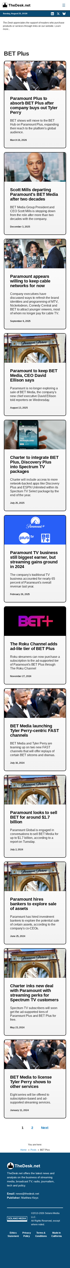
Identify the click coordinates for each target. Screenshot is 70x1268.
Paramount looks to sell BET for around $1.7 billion (33, 817)
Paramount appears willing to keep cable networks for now (30, 281)
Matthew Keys (29, 1197)
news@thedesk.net (27, 1193)
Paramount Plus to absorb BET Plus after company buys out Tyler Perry (34, 105)
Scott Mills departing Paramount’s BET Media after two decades (34, 194)
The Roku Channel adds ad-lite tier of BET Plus (33, 646)
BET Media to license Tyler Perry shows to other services (31, 1082)
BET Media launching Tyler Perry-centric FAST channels (34, 730)
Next (45, 1128)
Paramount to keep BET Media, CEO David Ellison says (33, 375)
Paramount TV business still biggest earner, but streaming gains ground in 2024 (34, 559)
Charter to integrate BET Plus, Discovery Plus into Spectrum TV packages (34, 464)
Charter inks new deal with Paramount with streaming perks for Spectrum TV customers (34, 992)
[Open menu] (63, 5)
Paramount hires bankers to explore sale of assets (33, 904)
